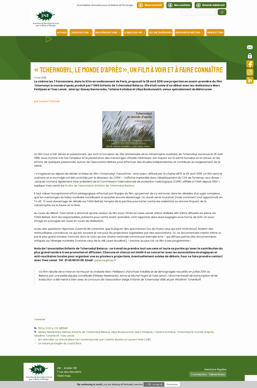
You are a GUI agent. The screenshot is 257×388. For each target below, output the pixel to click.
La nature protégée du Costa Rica (59, 343)
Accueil (62, 32)
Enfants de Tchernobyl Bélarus (91, 332)
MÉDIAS (63, 328)
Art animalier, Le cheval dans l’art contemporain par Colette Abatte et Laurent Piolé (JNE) (94, 339)
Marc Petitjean (144, 332)
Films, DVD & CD (48, 328)
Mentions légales (215, 369)
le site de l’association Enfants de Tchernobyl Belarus (99, 185)
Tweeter (39, 319)
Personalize (172, 384)
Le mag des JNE (133, 32)
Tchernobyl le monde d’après (195, 332)
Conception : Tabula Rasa (208, 374)
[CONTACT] (250, 48)
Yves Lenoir (67, 335)
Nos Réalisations (106, 32)
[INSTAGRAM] (250, 73)
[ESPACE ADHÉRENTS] (250, 56)
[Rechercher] (222, 12)
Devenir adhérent (213, 5)
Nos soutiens (182, 5)
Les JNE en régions (160, 32)
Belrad (66, 332)
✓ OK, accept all (153, 384)
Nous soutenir (153, 5)
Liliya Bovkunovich (122, 332)
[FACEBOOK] (250, 64)
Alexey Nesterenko (49, 332)
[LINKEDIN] (250, 81)
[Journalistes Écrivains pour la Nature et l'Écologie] (46, 18)
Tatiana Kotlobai (164, 332)
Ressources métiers (188, 32)
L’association (79, 32)
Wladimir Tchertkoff (46, 335)
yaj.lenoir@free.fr (105, 260)
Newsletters (215, 32)
